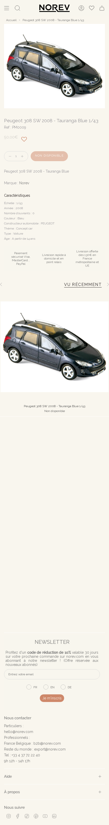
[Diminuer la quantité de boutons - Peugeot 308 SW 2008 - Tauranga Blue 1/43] (9, 156)
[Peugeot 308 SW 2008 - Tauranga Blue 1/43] (54, 347)
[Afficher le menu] (7, 8)
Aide (8, 776)
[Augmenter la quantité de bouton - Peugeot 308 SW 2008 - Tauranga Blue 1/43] (23, 156)
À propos (12, 792)
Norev (24, 183)
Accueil (11, 20)
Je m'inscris (52, 698)
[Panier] (102, 8)
